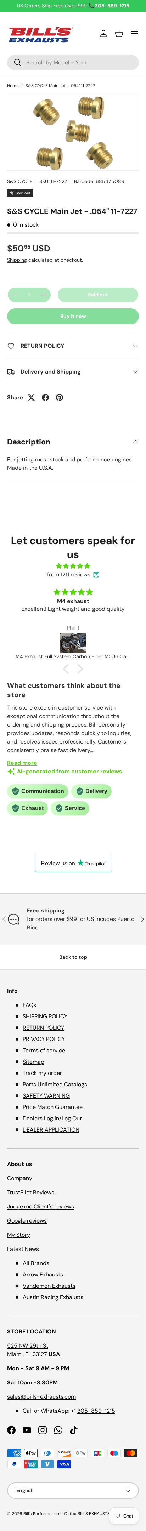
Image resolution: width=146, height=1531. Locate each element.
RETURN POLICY (43, 1027)
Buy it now (73, 316)
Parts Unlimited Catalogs (55, 1084)
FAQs (29, 1005)
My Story (18, 1235)
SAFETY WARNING (46, 1095)
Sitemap (33, 1061)
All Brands (36, 1263)
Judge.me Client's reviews (40, 1206)
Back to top (73, 957)
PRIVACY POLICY (44, 1039)
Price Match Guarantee (53, 1107)
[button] (119, 33)
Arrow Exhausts (43, 1274)
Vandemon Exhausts (49, 1286)
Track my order (42, 1073)
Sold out (98, 294)
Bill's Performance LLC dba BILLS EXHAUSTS (66, 1513)
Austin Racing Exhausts (53, 1297)
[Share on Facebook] (45, 398)
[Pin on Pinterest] (59, 398)
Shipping (17, 260)
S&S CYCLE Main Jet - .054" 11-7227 (60, 86)
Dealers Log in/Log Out (52, 1118)
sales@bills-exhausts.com (41, 1396)
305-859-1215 (96, 1411)
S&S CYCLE (20, 181)
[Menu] (134, 33)
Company (19, 1178)
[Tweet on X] (31, 398)
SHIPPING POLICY (45, 1016)
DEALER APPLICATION (51, 1129)
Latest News (23, 1249)
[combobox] (73, 62)
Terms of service (44, 1050)
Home (13, 86)
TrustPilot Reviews (30, 1192)
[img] (73, 566)
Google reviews (27, 1220)
